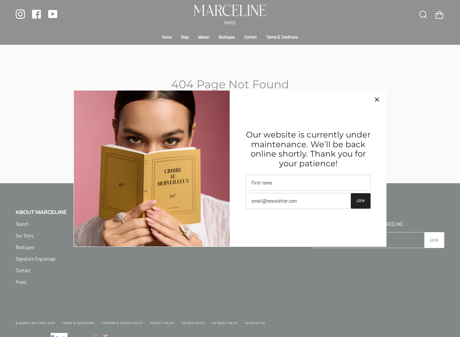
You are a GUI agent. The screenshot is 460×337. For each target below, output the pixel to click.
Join (360, 200)
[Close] (377, 99)
